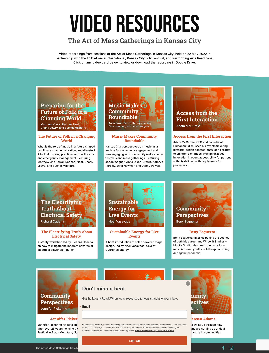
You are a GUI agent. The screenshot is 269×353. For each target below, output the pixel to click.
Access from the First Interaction (202, 136)
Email (86, 306)
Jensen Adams (202, 318)
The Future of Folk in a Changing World (67, 138)
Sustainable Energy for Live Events (134, 233)
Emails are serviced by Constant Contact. (154, 330)
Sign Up (134, 341)
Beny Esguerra (202, 231)
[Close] (188, 283)
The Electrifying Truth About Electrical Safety (66, 233)
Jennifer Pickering (66, 318)
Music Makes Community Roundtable (134, 138)
